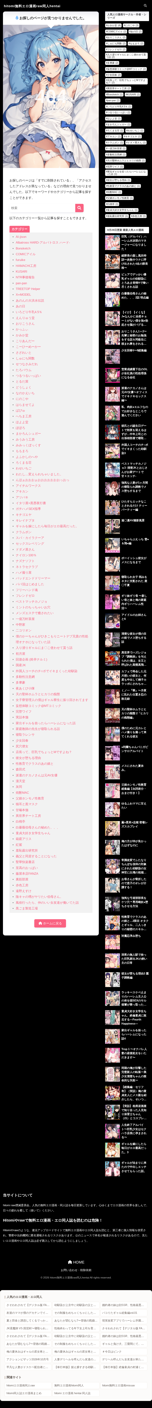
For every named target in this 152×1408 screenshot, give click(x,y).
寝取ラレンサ (25, 734)
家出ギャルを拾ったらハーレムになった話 (46, 723)
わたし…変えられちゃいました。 (39, 474)
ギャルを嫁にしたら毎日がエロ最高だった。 (47, 526)
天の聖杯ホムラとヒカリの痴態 (38, 694)
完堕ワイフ (24, 711)
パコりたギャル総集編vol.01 (119, 1312)
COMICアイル (26, 254)
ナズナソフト (25, 561)
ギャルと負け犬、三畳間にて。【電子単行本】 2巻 (124, 1343)
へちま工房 (24, 416)
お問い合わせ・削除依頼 (76, 1270)
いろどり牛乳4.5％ (29, 312)
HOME (78, 1262)
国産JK (21, 665)
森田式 (20, 769)
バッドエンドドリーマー (33, 578)
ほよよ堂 (22, 422)
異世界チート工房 (28, 816)
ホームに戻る (52, 923)
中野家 (20, 624)
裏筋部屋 (22, 879)
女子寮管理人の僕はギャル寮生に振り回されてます (52, 700)
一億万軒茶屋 (25, 619)
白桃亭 (20, 821)
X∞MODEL (23, 294)
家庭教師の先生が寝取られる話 (38, 729)
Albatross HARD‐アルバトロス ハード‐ (43, 242)
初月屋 (20, 653)
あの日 (20, 306)
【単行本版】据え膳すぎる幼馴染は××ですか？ (76, 1367)
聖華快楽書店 (25, 862)
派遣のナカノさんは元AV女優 (36, 775)
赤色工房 (22, 885)
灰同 (19, 787)
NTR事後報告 (25, 277)
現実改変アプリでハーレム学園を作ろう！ (124, 1320)
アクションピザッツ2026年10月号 (27, 1359)
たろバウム (24, 370)
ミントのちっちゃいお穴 (33, 607)
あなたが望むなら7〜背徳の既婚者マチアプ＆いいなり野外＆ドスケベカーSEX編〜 (76, 1320)
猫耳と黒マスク (27, 804)
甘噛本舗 (22, 810)
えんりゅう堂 (25, 318)
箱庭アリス (24, 839)
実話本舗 (22, 717)
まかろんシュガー (28, 433)
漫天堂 (20, 781)
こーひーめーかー (28, 347)
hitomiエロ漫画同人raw (20, 1385)
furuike (20, 260)
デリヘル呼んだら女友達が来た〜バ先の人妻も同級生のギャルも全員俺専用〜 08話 (124, 1359)
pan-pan (21, 283)
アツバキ (22, 497)
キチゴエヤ (24, 515)
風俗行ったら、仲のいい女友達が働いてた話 (47, 902)
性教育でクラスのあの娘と (35, 763)
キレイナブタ (25, 520)
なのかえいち (25, 393)
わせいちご (24, 468)
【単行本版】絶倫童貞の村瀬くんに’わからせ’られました (124, 1367)
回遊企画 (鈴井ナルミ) (31, 659)
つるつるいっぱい (28, 376)
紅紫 (19, 845)
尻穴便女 (22, 746)
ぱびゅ (20, 410)
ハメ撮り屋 (24, 572)
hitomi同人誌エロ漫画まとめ (24, 1393)
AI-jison (21, 237)
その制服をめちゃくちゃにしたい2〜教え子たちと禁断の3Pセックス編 (76, 1312)
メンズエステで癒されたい (35, 613)
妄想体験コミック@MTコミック (38, 706)
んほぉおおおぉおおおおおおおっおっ (42, 480)
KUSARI (21, 271)
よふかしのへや (27, 457)
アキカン (22, 491)
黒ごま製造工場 (27, 908)
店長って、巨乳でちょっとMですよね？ (44, 752)
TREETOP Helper (28, 289)
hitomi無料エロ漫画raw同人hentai (32, 6)
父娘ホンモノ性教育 (30, 798)
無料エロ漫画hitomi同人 (69, 1385)
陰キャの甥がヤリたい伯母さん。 (39, 897)
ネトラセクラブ (27, 567)
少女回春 (22, 740)
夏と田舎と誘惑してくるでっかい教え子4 (29, 1320)
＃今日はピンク (112, 1351)
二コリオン (24, 630)
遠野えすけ (24, 891)
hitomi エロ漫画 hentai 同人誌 (72, 1393)
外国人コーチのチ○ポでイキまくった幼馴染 (46, 671)
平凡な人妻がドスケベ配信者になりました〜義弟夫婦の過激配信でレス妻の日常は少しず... (29, 1367)
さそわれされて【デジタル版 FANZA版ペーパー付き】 (29, 1305)
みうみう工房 (25, 439)
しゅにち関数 (25, 358)
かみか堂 (22, 335)
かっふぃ (22, 329)
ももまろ (22, 451)
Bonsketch (23, 248)
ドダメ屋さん (25, 549)
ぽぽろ (20, 428)
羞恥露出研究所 (27, 850)
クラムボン (24, 532)
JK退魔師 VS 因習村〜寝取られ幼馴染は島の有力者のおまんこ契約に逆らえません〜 (29, 1328)
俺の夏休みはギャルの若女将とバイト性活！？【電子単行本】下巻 (76, 1351)
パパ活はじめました (30, 584)
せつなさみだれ (27, 364)
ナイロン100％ (26, 555)
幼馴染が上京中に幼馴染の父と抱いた (76, 1305)
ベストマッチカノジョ (31, 601)
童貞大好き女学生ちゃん (33, 833)
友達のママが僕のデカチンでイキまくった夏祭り (29, 1312)
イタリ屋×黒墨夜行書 (31, 503)
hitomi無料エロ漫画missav (118, 1385)
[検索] (79, 208)
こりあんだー (25, 341)
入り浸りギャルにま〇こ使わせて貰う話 (44, 648)
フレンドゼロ (25, 595)
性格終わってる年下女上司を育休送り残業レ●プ (76, 1328)
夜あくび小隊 (25, 688)
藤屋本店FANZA (27, 873)
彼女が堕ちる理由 (28, 758)
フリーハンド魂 (27, 590)
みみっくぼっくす (28, 445)
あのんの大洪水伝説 (30, 300)
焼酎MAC (22, 792)
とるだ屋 (22, 381)
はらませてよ (25, 405)
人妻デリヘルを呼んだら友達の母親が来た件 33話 (76, 1359)
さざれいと (24, 352)
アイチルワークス (28, 486)
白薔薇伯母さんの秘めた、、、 (38, 827)
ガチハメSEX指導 (28, 509)
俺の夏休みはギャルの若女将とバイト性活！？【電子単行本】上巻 (29, 1351)
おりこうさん (25, 323)
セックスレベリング (30, 543)
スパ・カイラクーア (30, 538)
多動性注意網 (25, 677)
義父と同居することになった (36, 856)
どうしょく (24, 387)
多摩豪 (20, 682)
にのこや (22, 399)
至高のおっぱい (27, 868)
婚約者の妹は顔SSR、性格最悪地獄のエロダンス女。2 (124, 1305)
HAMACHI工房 (26, 266)
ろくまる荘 (24, 462)
